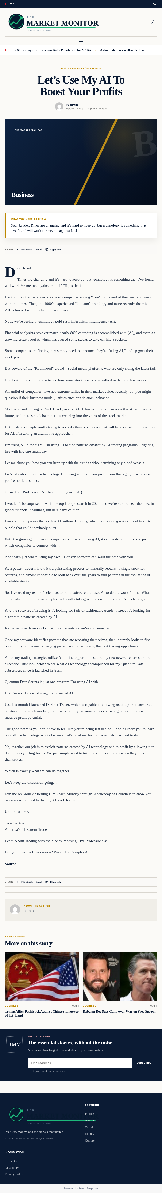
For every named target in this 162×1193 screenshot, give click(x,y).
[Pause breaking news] (153, 50)
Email (39, 249)
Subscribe (144, 1062)
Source (10, 864)
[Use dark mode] (154, 4)
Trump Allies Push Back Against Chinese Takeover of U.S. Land (42, 1013)
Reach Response (88, 1188)
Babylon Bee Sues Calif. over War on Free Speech (119, 1011)
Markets (94, 68)
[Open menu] (81, 40)
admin (74, 104)
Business (68, 68)
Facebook (27, 249)
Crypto (81, 68)
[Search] (153, 22)
